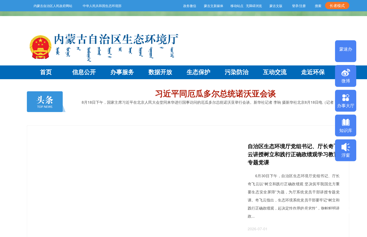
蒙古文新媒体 (204, 5)
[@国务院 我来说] (188, 136)
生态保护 (198, 71)
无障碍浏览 (252, 5)
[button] (316, 232)
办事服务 (122, 71)
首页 (46, 71)
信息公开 (84, 71)
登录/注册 (299, 5)
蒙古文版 (274, 5)
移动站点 (228, 5)
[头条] (46, 101)
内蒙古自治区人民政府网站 (53, 5)
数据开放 (160, 71)
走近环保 (313, 71)
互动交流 (275, 71)
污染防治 (237, 71)
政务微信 (179, 5)
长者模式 (337, 5)
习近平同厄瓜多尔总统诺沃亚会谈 (215, 93)
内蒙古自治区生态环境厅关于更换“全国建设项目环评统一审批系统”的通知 (326, 211)
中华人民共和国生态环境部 (102, 5)
